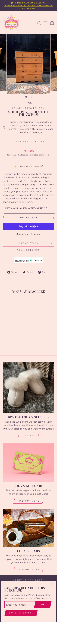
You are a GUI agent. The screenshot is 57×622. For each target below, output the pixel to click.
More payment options (28, 233)
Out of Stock (28, 243)
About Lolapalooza (28, 580)
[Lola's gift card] (28, 462)
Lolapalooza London (28, 108)
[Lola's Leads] (28, 528)
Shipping (24, 154)
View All (28, 435)
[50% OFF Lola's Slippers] (28, 387)
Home (28, 102)
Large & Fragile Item (29, 141)
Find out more (28, 501)
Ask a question (28, 250)
